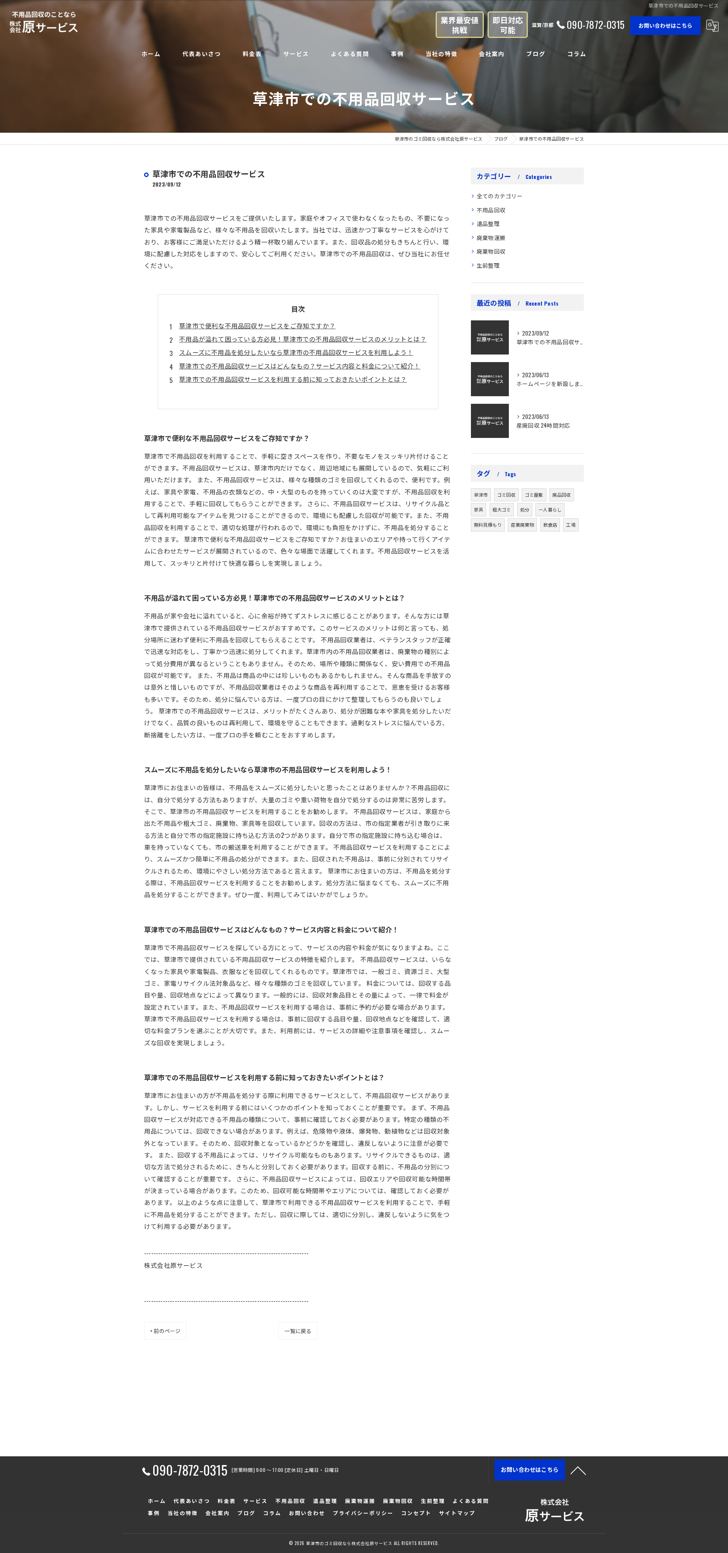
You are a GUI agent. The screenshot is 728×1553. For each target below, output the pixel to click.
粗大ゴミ (502, 509)
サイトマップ (457, 1513)
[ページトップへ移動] (578, 1470)
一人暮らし (550, 509)
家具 (478, 509)
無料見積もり (488, 524)
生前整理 (488, 265)
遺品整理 (488, 223)
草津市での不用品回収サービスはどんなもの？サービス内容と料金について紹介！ (299, 365)
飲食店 (550, 524)
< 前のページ (165, 1331)
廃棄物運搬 (491, 238)
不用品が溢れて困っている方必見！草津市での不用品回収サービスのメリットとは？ (303, 339)
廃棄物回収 (491, 251)
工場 (570, 524)
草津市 (481, 494)
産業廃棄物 (522, 524)
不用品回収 (491, 210)
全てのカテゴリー (500, 196)
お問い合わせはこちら (665, 25)
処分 (524, 509)
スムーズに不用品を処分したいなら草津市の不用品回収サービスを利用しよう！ (296, 352)
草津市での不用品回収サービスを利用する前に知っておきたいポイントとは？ (293, 379)
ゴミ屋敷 (534, 494)
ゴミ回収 (506, 494)
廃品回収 (561, 494)
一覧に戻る (297, 1331)
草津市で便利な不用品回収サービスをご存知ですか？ (257, 325)
